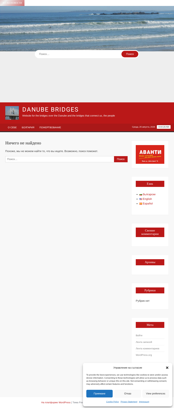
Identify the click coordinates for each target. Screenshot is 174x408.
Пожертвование (50, 127)
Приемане (99, 393)
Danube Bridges (50, 109)
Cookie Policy (112, 402)
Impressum (144, 402)
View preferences (155, 393)
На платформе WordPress (56, 402)
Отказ (127, 393)
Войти (139, 335)
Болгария (28, 127)
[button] (167, 367)
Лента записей (144, 342)
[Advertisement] (87, 77)
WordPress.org (144, 355)
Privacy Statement (129, 402)
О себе (12, 127)
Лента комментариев (147, 348)
